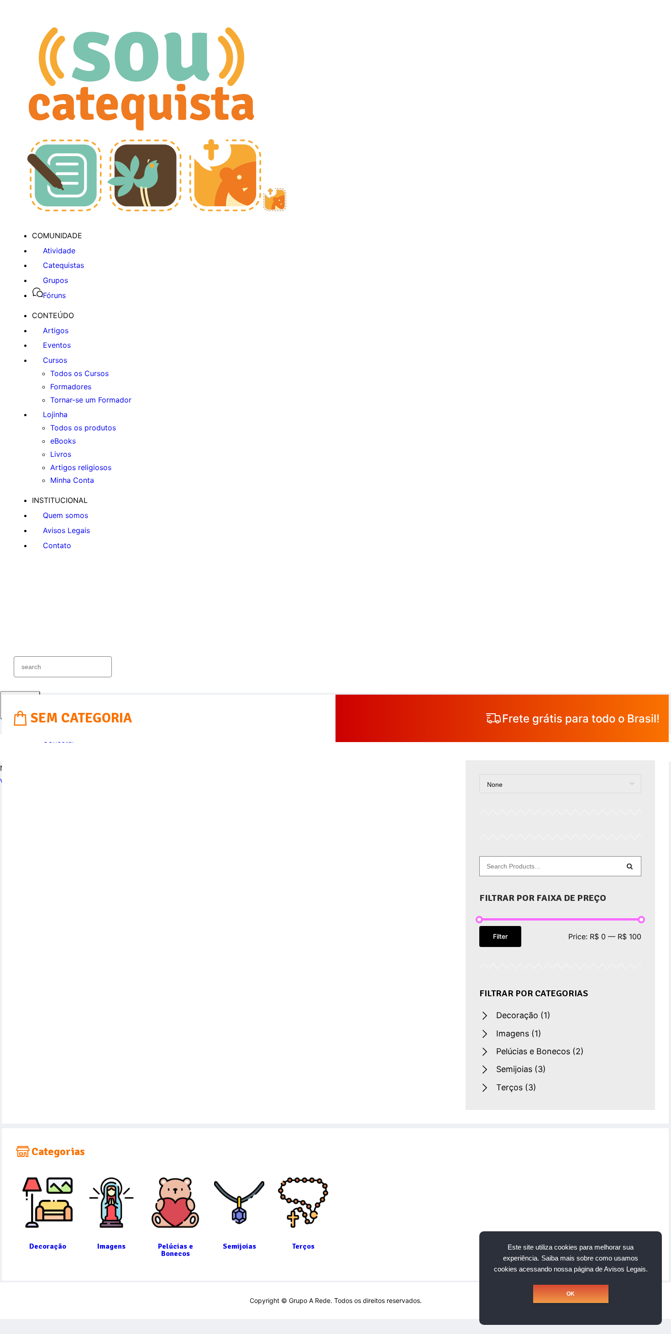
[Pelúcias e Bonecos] (175, 1222)
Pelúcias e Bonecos (540, 1051)
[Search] (629, 866)
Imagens (518, 1033)
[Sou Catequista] (156, 208)
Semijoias (521, 1069)
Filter (500, 936)
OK (570, 1294)
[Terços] (303, 1222)
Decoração (523, 1015)
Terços (516, 1087)
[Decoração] (47, 1222)
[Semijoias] (239, 1222)
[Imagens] (111, 1222)
